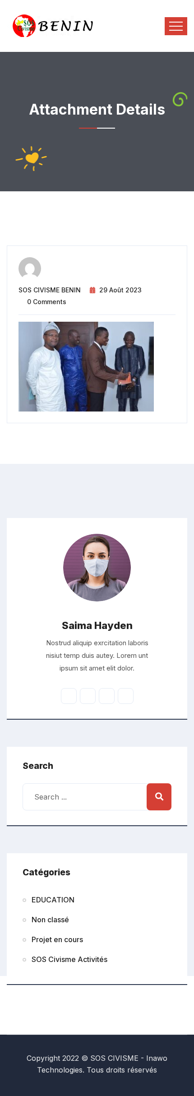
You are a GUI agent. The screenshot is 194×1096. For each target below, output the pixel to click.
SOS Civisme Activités (69, 959)
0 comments (46, 301)
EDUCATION (53, 899)
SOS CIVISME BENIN (49, 290)
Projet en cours (57, 939)
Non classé (50, 919)
